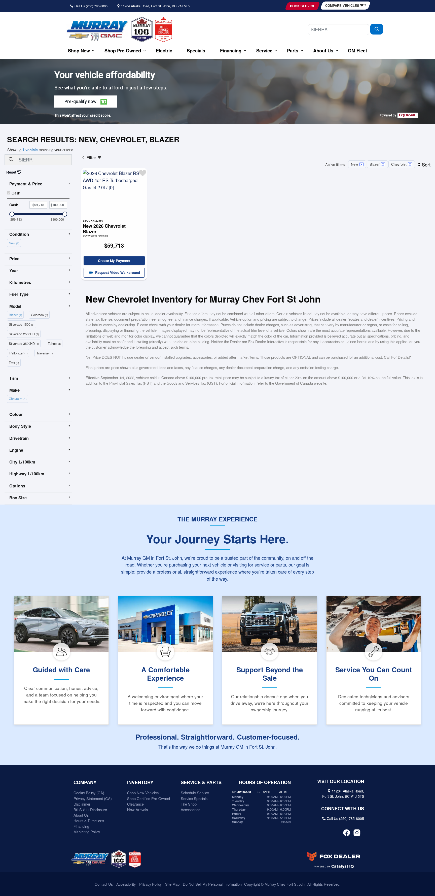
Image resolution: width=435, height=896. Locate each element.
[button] (79, 50)
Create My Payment (114, 260)
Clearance (135, 804)
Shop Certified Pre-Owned (148, 798)
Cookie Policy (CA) (89, 792)
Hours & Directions (89, 820)
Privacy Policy (150, 884)
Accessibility (126, 884)
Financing (81, 826)
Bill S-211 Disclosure (90, 809)
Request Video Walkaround (117, 272)
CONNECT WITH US (342, 808)
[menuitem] (15, 242)
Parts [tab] (282, 792)
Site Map (172, 884)
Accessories (190, 809)
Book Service (302, 6)
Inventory (140, 782)
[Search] (376, 29)
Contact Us (104, 884)
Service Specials (194, 798)
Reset (11, 172)
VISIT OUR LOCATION (340, 781)
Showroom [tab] (241, 792)
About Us (81, 815)
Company (85, 782)
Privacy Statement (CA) (93, 798)
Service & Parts (201, 782)
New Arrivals (137, 809)
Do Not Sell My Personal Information (212, 884)
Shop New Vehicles (143, 792)
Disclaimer (82, 804)
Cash (16, 192)
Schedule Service (195, 792)
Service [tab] (264, 792)
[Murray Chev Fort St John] (97, 30)
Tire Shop (189, 804)
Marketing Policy (87, 831)
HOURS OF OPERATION (265, 782)
